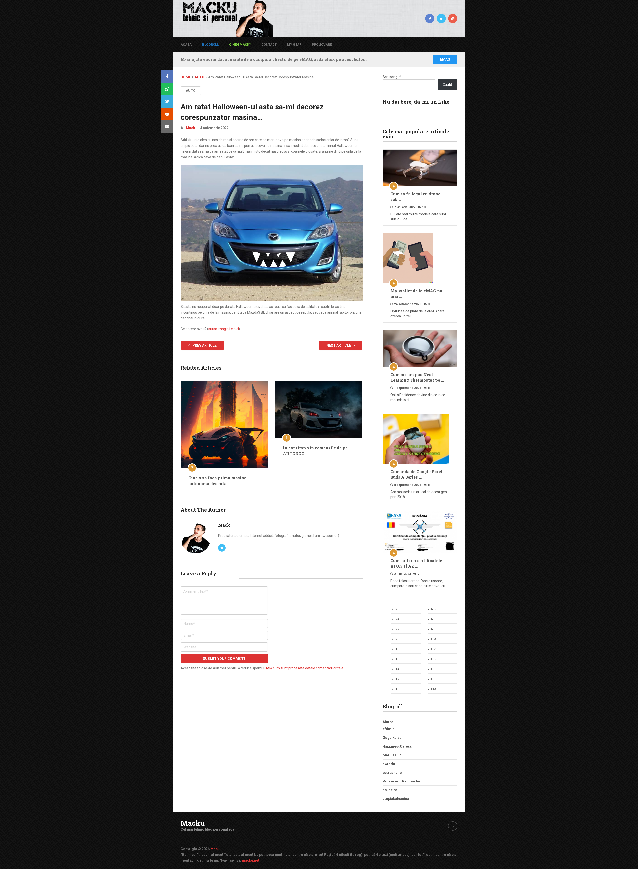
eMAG (445, 59)
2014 (395, 669)
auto (191, 91)
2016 (395, 659)
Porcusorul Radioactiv (401, 781)
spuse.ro (390, 790)
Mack (190, 128)
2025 (432, 609)
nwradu (389, 764)
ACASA (186, 44)
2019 (432, 639)
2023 (432, 619)
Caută (447, 85)
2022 (395, 629)
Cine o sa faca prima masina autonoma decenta (217, 480)
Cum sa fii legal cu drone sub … (415, 196)
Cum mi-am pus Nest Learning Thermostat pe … (417, 377)
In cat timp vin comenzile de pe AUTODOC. (315, 450)
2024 (395, 619)
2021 (432, 629)
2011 (432, 679)
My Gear (294, 44)
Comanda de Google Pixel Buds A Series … (416, 474)
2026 (395, 609)
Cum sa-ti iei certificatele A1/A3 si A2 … (416, 563)
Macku (193, 823)
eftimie (388, 729)
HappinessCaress (397, 746)
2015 (432, 659)
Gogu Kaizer (393, 738)
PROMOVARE (322, 44)
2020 (395, 639)
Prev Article (204, 345)
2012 (395, 679)
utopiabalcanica (396, 799)
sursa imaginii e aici (223, 329)
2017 (432, 649)
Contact (269, 44)
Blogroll (210, 44)
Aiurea (388, 722)
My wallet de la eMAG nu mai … (416, 293)
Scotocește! (392, 77)
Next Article (339, 345)
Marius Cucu (393, 755)
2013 (432, 669)
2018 (395, 649)
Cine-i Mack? (240, 44)
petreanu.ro (392, 773)
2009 (432, 689)
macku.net (250, 860)
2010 (395, 689)
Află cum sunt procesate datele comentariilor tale (304, 668)
